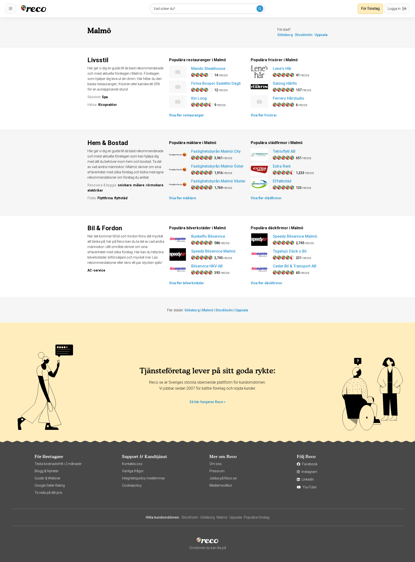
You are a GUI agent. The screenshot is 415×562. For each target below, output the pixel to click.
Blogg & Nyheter (47, 471)
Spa (105, 97)
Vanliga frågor (133, 471)
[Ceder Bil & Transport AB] (259, 269)
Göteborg (285, 35)
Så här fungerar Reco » (207, 402)
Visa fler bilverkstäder (186, 283)
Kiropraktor (107, 105)
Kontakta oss (132, 464)
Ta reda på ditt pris (48, 493)
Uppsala (321, 35)
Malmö (207, 310)
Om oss (215, 464)
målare (138, 185)
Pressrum (217, 471)
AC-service (96, 270)
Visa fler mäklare (182, 198)
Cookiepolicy (132, 485)
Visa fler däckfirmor (266, 283)
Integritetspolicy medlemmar (143, 478)
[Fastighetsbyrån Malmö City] (177, 154)
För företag (370, 8)
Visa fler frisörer (264, 115)
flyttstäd (121, 198)
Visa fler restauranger (186, 115)
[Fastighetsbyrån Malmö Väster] (177, 184)
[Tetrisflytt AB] (259, 154)
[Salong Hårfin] (259, 86)
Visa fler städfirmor (266, 198)
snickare (125, 185)
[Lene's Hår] (259, 72)
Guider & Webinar (48, 478)
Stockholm (303, 35)
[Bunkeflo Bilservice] (177, 239)
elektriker (95, 190)
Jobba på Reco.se (223, 478)
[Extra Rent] (259, 169)
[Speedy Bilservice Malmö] (177, 254)
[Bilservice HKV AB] (177, 269)
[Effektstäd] (259, 184)
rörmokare (154, 185)
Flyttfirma (105, 198)
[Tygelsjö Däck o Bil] (259, 254)
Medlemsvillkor (220, 485)
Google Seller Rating (50, 485)
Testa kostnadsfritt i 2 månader (58, 464)
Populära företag (256, 517)
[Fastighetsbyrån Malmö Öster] (177, 169)
